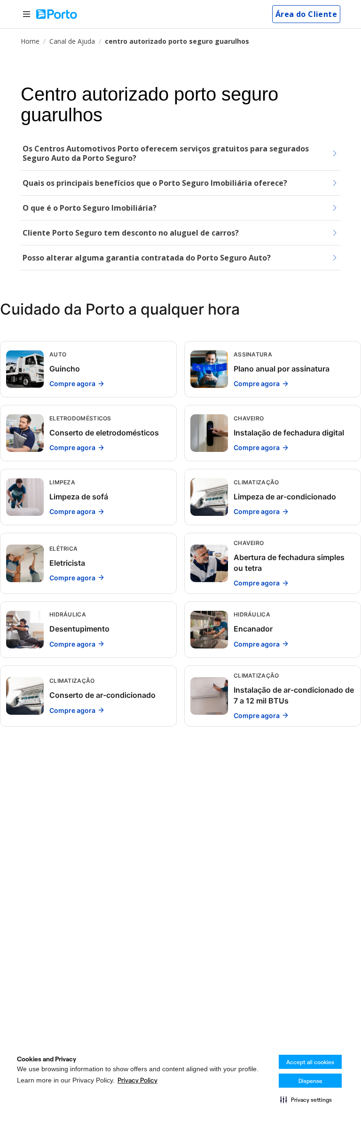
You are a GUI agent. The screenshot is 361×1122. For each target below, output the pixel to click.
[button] (306, 1099)
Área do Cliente (306, 14)
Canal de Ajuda (72, 41)
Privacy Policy (137, 1080)
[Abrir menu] (26, 14)
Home (30, 41)
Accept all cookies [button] (310, 1062)
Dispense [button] (310, 1081)
